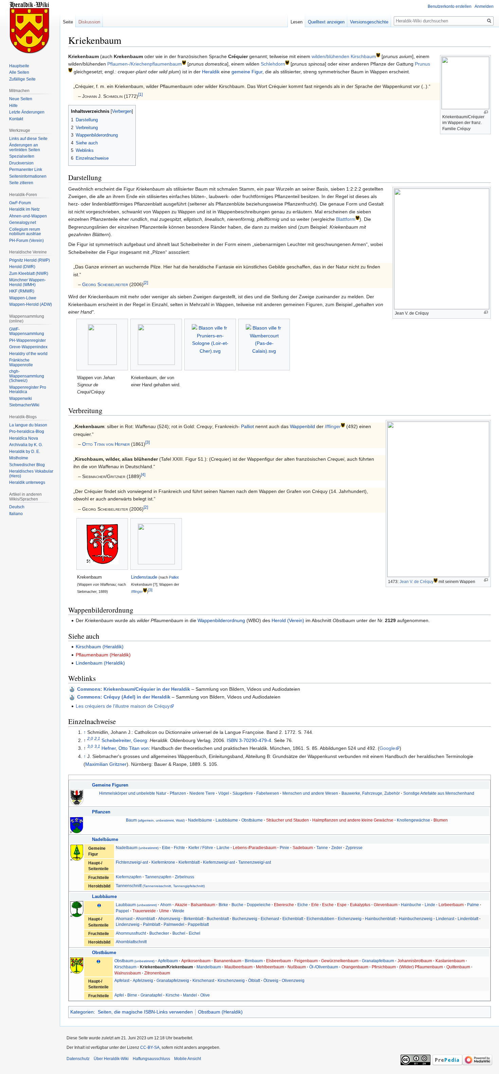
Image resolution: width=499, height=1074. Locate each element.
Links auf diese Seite (28, 138)
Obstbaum (134, 960)
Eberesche (284, 904)
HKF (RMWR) (21, 291)
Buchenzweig (244, 918)
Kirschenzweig (231, 980)
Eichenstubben (320, 918)
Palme (473, 904)
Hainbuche (411, 904)
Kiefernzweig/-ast (219, 862)
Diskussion (89, 21)
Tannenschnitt (160, 885)
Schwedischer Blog (27, 464)
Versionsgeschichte (369, 21)
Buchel (178, 933)
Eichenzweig (350, 918)
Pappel (122, 911)
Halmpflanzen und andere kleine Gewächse (352, 820)
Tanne (322, 847)
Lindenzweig (128, 924)
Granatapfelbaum (378, 960)
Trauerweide (144, 911)
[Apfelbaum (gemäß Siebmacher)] (77, 965)
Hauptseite (19, 66)
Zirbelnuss (184, 877)
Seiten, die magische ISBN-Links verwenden (145, 1012)
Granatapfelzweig (172, 980)
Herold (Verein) (288, 620)
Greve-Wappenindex (28, 347)
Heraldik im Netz (24, 209)
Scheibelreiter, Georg (124, 740)
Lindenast (445, 918)
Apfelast (121, 980)
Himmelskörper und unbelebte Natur (132, 793)
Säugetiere (243, 793)
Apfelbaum (168, 960)
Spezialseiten (21, 156)
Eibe (166, 847)
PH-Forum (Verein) (26, 240)
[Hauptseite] (30, 27)
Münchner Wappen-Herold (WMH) (27, 282)
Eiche (302, 904)
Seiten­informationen (28, 176)
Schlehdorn (273, 64)
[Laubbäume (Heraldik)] (99, 905)
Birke (223, 904)
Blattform (345, 219)
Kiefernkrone (163, 862)
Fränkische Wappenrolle (21, 362)
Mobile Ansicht (187, 1058)
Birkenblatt (193, 918)
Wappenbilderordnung (221, 620)
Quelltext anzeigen (326, 21)
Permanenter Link (25, 169)
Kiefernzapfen (129, 877)
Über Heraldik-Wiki (111, 1058)
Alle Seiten (19, 72)
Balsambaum (203, 904)
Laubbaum (136, 904)
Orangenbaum (354, 967)
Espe (342, 904)
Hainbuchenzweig (415, 918)
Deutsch (16, 507)
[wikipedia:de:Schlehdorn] (287, 62)
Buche (237, 904)
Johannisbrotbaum (415, 960)
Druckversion (21, 163)
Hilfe (13, 105)
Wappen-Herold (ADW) (30, 304)
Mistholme (18, 458)
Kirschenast (203, 980)
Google (387, 748)
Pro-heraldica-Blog (26, 431)
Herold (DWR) (22, 266)
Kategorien (82, 1012)
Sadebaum (303, 847)
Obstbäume (252, 820)
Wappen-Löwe (22, 298)
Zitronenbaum (157, 973)
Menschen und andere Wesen (310, 793)
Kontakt (16, 119)
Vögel (223, 793)
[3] (147, 442)
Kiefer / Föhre (200, 847)
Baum (155, 820)
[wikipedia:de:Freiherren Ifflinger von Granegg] (145, 590)
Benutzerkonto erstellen (450, 6)
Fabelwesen (267, 793)
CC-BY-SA (150, 1047)
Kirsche (173, 995)
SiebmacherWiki (24, 405)
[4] (143, 475)
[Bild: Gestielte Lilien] (77, 824)
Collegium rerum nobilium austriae (25, 231)
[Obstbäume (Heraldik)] (98, 961)
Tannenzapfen (158, 877)
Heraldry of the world (28, 353)
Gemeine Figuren (110, 785)
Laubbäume (227, 820)
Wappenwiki (20, 398)
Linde (430, 904)
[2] (146, 282)
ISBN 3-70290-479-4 (249, 740)
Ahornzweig (169, 918)
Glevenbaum (386, 904)
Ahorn (165, 904)
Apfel (119, 995)
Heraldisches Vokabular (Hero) (31, 473)
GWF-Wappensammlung (26, 331)
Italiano (16, 513)
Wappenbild (302, 426)
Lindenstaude (144, 577)
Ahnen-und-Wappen (28, 216)
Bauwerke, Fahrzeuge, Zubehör (370, 793)
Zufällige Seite (22, 79)
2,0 (90, 738)
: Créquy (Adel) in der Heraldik (123, 697)
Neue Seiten (20, 98)
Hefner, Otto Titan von (125, 748)
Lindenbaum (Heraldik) (100, 663)
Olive (205, 995)
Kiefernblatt (189, 862)
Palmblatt (151, 924)
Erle (315, 904)
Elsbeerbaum (278, 960)
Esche (328, 904)
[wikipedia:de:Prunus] (70, 70)
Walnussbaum (127, 973)
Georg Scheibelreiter (105, 284)
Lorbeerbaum (451, 904)
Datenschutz (78, 1058)
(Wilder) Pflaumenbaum (421, 967)
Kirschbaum (125, 967)
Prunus (422, 64)
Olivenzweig (293, 980)
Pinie (284, 847)
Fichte (179, 847)
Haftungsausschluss (151, 1058)
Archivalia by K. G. (26, 444)
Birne (132, 995)
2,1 (97, 738)
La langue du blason (28, 425)
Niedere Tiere (202, 793)
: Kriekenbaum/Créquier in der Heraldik (133, 689)
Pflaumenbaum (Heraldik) (103, 654)
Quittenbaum (458, 967)
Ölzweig (270, 980)
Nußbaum (297, 967)
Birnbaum (254, 960)
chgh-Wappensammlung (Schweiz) (26, 376)
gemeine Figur (247, 71)
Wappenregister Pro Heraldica (27, 389)
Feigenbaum (306, 960)
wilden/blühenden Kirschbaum (344, 56)
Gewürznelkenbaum (339, 960)
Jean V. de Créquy (416, 581)
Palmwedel (174, 924)
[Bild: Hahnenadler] (77, 797)
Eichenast (270, 918)
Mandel (190, 995)
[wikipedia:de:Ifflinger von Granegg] (343, 425)
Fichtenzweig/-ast (132, 862)
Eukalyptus (360, 904)
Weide (178, 911)
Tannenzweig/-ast (254, 862)
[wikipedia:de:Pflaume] (184, 62)
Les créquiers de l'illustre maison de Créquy (123, 706)
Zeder (336, 847)
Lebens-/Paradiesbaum (254, 847)
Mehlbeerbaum (270, 967)
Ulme (164, 911)
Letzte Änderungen (26, 112)
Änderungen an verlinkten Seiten (24, 147)
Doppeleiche (259, 904)
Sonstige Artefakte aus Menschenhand (438, 793)
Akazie (181, 904)
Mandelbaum (209, 967)
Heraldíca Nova (23, 438)
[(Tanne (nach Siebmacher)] (77, 852)
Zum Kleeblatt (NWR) (28, 273)
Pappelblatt (198, 924)
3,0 (90, 746)
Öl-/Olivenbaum (323, 967)
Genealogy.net (22, 222)
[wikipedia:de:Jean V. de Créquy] (435, 580)
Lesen (296, 21)
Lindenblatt (468, 918)
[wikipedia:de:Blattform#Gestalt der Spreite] (357, 217)
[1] (140, 94)
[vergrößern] (485, 112)
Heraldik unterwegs (27, 482)
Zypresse (354, 847)
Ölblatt (254, 980)
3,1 (97, 746)
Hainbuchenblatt (380, 918)
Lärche (223, 847)
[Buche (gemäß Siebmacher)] (77, 908)
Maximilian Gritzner (106, 764)
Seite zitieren (21, 182)
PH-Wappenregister (27, 340)
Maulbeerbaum (238, 967)
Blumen (440, 820)
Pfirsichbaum (384, 967)
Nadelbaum (137, 847)
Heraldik (211, 71)
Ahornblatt (145, 918)
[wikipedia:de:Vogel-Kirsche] (378, 54)
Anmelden (484, 6)
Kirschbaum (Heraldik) (100, 646)
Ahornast (124, 918)
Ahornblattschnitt (131, 941)
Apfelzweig (143, 980)
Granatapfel (151, 995)
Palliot (247, 426)
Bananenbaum (227, 960)
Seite (68, 21)
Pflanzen (178, 793)
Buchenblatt (218, 918)
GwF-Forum (20, 202)
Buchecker (159, 933)
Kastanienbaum (450, 960)
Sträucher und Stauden (287, 820)
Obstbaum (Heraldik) (220, 1012)
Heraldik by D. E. (24, 451)
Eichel (194, 933)
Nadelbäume (200, 820)
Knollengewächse (413, 820)
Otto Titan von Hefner (106, 444)
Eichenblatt (292, 918)
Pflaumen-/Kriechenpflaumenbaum (144, 64)
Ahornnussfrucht (131, 933)
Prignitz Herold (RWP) (29, 260)
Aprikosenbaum (195, 960)
